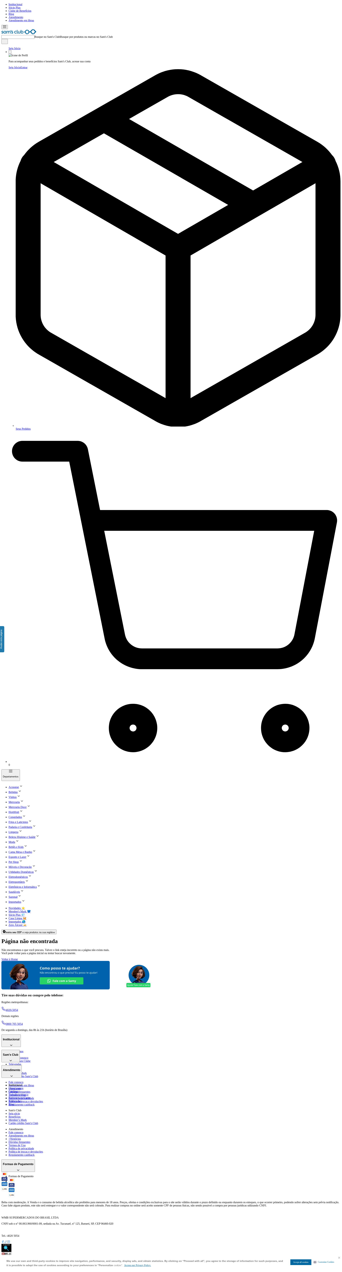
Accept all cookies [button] (301, 1262)
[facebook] (2, 1242)
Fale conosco (16, 1082)
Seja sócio (14, 1113)
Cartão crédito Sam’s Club (23, 1076)
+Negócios (15, 1138)
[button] (324, 1262)
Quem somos (16, 1088)
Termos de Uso (17, 1145)
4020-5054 (12, 1010)
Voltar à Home (9, 959)
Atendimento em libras (21, 20)
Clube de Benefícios (20, 10)
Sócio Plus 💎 (17, 914)
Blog (11, 14)
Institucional (15, 4)
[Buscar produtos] (4, 41)
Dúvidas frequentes (19, 1091)
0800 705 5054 (14, 1023)
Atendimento (16, 17)
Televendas (15, 1064)
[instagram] (8, 1242)
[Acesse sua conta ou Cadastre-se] (10, 52)
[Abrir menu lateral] (4, 27)
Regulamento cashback (22, 1104)
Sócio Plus (14, 7)
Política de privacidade (21, 1148)
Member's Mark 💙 (20, 911)
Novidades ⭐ (17, 908)
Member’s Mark (18, 1119)
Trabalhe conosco (18, 1094)
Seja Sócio (14, 48)
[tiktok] (5, 1242)
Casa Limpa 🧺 (17, 918)
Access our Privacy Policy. (137, 1265)
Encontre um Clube (19, 1097)
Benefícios (14, 1116)
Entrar (23, 67)
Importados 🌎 (17, 921)
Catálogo (14, 1091)
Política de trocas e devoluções (26, 1101)
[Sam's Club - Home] (18, 33)
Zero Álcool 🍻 (18, 925)
